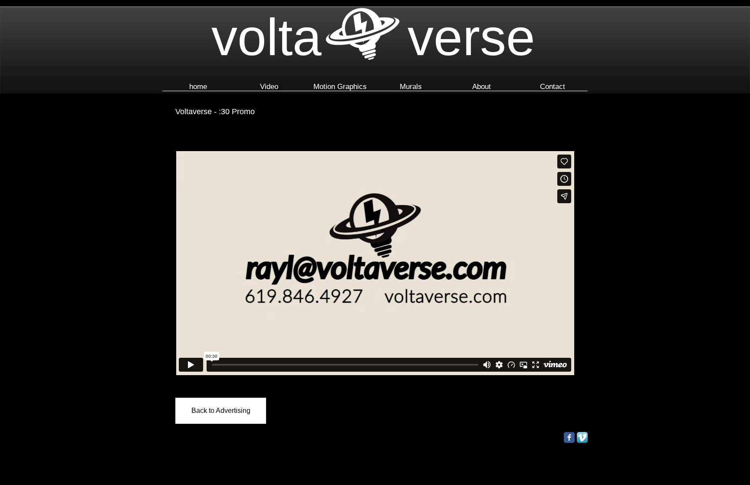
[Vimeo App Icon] (582, 437)
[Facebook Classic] (569, 437)
